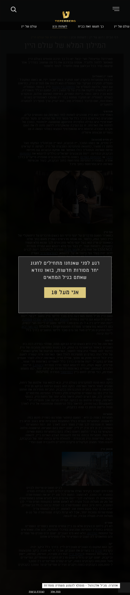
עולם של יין (121, 27)
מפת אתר (55, 591)
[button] (118, 8)
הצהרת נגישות (36, 591)
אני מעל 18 (65, 292)
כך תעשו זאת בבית (91, 27)
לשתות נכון (59, 27)
